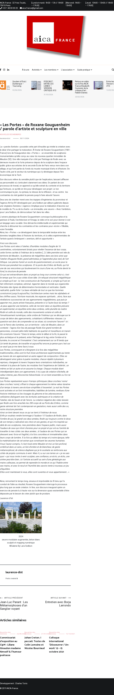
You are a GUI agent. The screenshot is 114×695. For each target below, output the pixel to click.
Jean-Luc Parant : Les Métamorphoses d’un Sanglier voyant (14, 603)
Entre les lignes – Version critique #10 (82, 83)
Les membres (50, 70)
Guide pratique (83, 70)
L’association (67, 70)
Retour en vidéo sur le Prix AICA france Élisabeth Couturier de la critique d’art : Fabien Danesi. (51, 87)
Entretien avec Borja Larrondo (58, 602)
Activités (36, 70)
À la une (25, 70)
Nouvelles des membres (10, 134)
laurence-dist (5, 138)
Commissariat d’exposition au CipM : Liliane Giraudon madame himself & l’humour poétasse (10, 646)
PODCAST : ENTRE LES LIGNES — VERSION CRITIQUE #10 (19, 86)
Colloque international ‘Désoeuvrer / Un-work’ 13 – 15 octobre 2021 (59, 645)
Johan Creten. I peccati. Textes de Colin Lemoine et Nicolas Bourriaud (34, 643)
